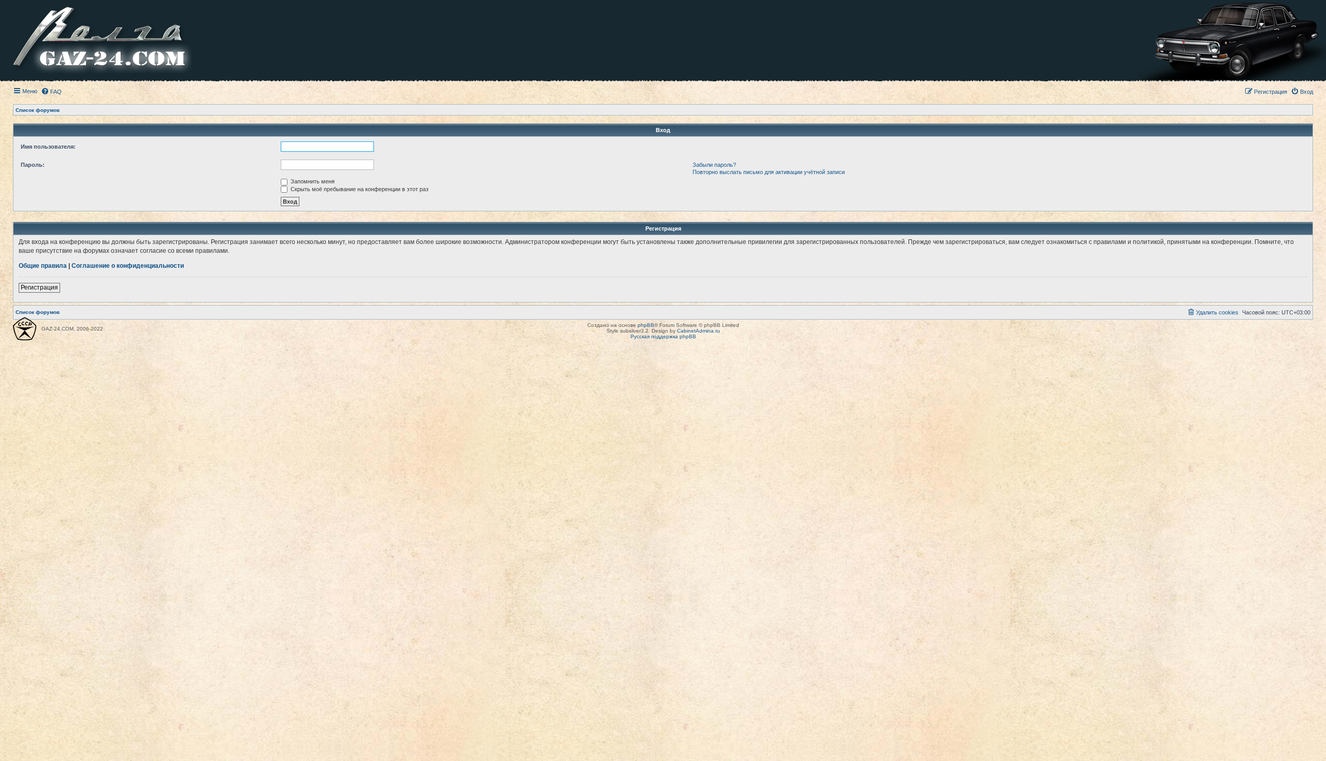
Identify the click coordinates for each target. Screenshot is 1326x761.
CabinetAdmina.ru (698, 331)
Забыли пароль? (714, 165)
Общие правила (43, 265)
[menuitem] (51, 91)
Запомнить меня (312, 181)
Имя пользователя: (48, 146)
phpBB (646, 325)
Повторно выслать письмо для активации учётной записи (769, 172)
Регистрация (39, 287)
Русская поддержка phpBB (663, 336)
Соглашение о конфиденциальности (127, 265)
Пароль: (33, 165)
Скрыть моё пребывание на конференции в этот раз (358, 189)
